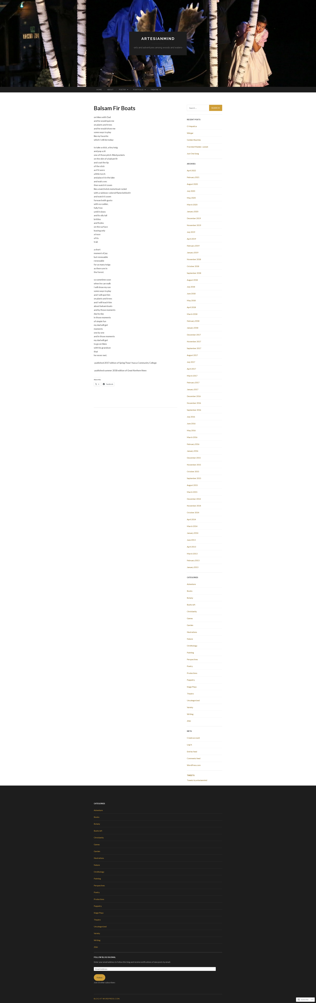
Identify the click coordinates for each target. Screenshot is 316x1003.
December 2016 (194, 396)
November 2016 (194, 403)
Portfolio (138, 90)
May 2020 (191, 198)
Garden (190, 625)
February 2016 (193, 444)
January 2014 (192, 533)
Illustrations (192, 632)
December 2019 (194, 218)
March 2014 (192, 526)
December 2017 (194, 334)
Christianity (192, 611)
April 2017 (191, 369)
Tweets (191, 775)
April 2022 (191, 170)
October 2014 (193, 512)
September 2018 (194, 273)
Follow (99, 977)
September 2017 (194, 348)
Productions (192, 673)
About (110, 90)
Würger (190, 133)
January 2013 (192, 567)
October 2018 (193, 266)
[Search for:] (204, 108)
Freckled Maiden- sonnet (197, 147)
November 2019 (194, 225)
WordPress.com (194, 765)
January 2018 (192, 328)
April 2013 (191, 546)
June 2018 (191, 293)
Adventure (191, 584)
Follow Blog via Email (105, 957)
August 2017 (192, 355)
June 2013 (191, 540)
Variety (190, 707)
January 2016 (192, 451)
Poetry (122, 90)
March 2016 (192, 437)
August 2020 (192, 184)
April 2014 (191, 519)
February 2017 (193, 382)
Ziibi (189, 721)
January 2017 (192, 389)
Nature (190, 639)
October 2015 (193, 471)
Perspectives (192, 659)
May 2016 (191, 430)
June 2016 (191, 423)
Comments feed (193, 758)
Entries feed (192, 751)
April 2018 (191, 307)
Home (99, 90)
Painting (190, 652)
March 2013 (192, 553)
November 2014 (194, 505)
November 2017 (194, 341)
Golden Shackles (194, 140)
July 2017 (191, 362)
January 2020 (192, 211)
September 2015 (194, 478)
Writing (190, 714)
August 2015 (192, 485)
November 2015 (194, 464)
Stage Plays (192, 687)
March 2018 (192, 314)
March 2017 (192, 375)
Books (189, 591)
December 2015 (194, 458)
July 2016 (191, 417)
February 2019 (193, 246)
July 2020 (191, 191)
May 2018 (191, 300)
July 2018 (191, 287)
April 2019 (191, 239)
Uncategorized (193, 700)
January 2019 (192, 252)
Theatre (154, 90)
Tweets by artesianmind (197, 780)
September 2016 (194, 410)
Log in (189, 744)
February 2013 (193, 560)
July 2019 (191, 232)
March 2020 (192, 204)
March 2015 (192, 492)
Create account (193, 738)
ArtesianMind (158, 38)
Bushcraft (191, 604)
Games (190, 618)
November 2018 (194, 259)
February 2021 (193, 177)
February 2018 (193, 321)
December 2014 (194, 499)
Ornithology (192, 645)
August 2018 (192, 280)
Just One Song (193, 153)
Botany (190, 598)
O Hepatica (192, 126)
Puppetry (191, 680)
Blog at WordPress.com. (107, 999)
